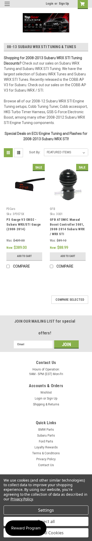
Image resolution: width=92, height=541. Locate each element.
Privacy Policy (46, 459)
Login (49, 3)
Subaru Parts (46, 435)
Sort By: (34, 152)
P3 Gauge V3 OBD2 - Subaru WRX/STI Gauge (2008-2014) (23, 224)
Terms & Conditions (46, 453)
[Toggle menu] (7, 7)
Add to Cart (24, 256)
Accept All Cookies (46, 533)
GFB (52, 209)
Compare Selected (69, 299)
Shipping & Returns (46, 404)
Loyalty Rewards (46, 447)
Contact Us (46, 465)
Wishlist (46, 392)
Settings (46, 510)
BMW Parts (46, 429)
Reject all (46, 521)
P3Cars (11, 209)
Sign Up (64, 3)
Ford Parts (46, 441)
